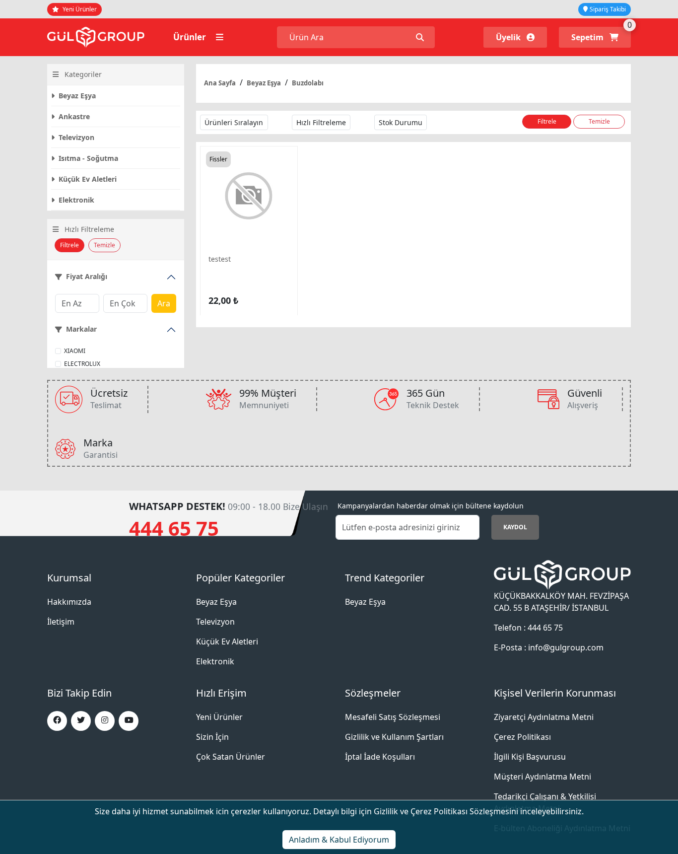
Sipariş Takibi (608, 9)
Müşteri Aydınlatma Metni (542, 776)
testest (219, 259)
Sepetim (588, 37)
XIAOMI (74, 351)
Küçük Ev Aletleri (87, 179)
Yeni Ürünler (79, 9)
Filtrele (69, 245)
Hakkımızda (69, 601)
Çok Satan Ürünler (230, 756)
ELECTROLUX (82, 363)
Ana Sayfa (220, 82)
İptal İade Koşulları (380, 756)
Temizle (104, 245)
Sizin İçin (212, 736)
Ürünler (190, 37)
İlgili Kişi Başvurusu (530, 756)
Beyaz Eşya (76, 95)
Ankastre (73, 116)
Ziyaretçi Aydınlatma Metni (544, 717)
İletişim (60, 621)
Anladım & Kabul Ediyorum (339, 839)
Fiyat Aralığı (86, 277)
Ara (163, 303)
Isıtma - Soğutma (87, 158)
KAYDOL (515, 527)
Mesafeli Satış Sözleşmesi (392, 717)
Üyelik (509, 37)
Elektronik (75, 200)
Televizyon (75, 137)
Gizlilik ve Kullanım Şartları (394, 736)
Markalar (81, 329)
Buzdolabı (308, 82)
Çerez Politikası (522, 736)
